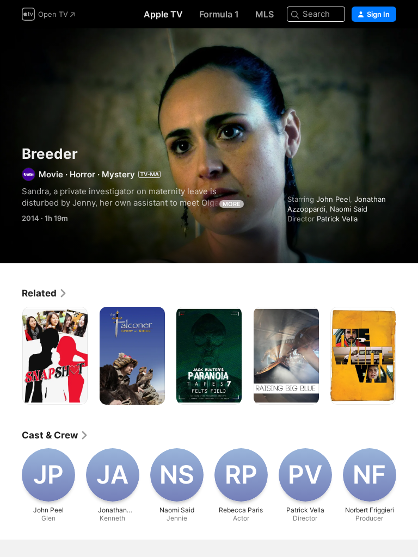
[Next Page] (407, 355)
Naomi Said (348, 209)
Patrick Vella (337, 218)
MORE (232, 204)
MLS (264, 14)
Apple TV (163, 14)
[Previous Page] (11, 355)
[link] (44, 293)
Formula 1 (219, 14)
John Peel (333, 199)
